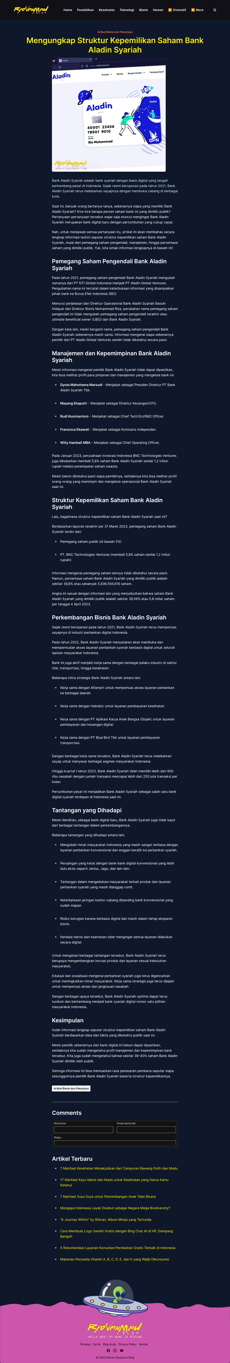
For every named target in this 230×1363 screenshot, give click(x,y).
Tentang (85, 1344)
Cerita (96, 1344)
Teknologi (127, 10)
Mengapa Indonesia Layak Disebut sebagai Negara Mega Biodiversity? (115, 1208)
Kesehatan (107, 10)
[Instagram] (115, 1351)
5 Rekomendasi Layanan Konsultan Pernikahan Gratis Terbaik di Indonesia (117, 1248)
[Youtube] (121, 1351)
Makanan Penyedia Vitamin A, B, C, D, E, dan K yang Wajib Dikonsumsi (114, 1259)
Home (68, 10)
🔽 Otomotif (177, 10)
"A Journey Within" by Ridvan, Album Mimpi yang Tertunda (105, 1220)
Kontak (143, 1344)
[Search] (214, 10)
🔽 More (197, 10)
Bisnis (143, 10)
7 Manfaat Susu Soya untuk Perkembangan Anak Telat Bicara (108, 1196)
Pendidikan (85, 10)
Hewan (158, 10)
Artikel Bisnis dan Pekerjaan (115, 32)
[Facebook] (108, 1351)
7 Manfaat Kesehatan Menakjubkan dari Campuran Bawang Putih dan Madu (119, 1168)
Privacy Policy (127, 1344)
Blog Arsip (109, 1344)
